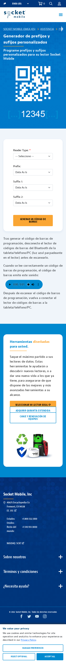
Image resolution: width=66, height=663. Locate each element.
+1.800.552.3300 (29, 519)
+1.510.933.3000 (29, 527)
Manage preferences (32, 648)
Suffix (18, 181)
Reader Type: (22, 150)
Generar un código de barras (33, 220)
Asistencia (47, 29)
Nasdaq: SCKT (14, 543)
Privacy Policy (28, 640)
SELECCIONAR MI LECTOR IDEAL (31, 405)
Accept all (50, 656)
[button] (59, 3)
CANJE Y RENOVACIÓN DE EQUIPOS (33, 418)
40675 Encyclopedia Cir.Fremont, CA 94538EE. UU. (18, 506)
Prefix (17, 166)
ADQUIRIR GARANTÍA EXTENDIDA (33, 410)
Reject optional (19, 656)
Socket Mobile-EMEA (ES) (19, 29)
